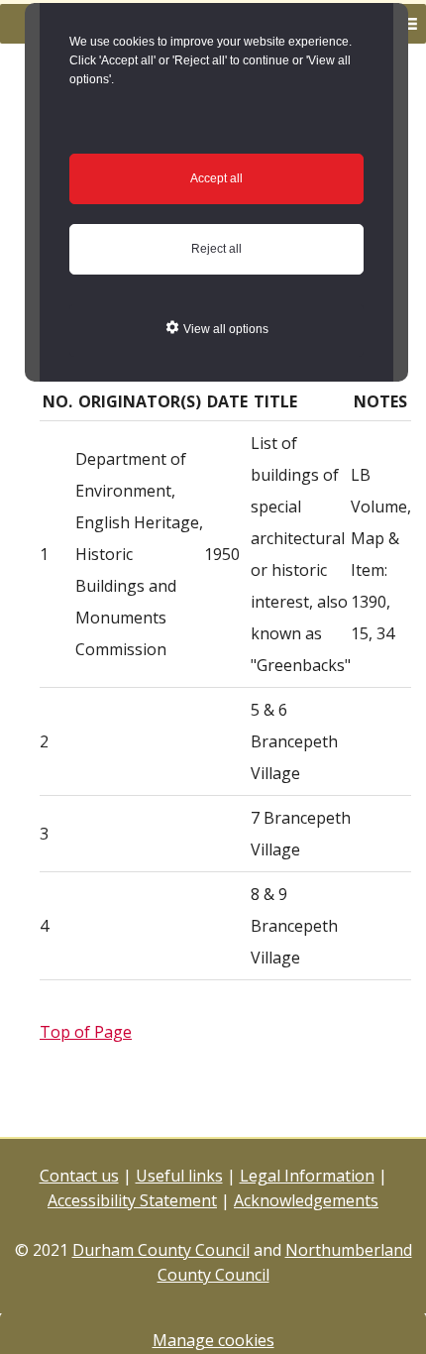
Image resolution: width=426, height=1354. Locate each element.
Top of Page (86, 1032)
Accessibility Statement (132, 1200)
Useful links (179, 1175)
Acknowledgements (306, 1200)
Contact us (79, 1175)
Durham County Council (161, 1250)
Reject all (216, 249)
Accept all (216, 178)
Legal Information (307, 1175)
